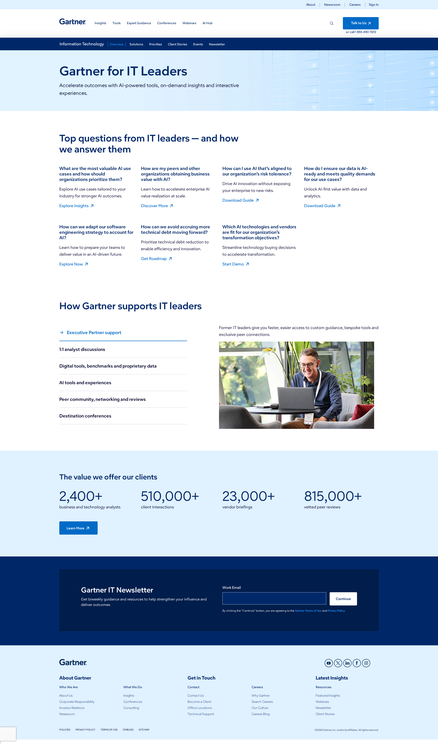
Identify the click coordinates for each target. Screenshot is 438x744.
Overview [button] (117, 44)
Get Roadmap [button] (154, 258)
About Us (66, 696)
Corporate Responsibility (76, 702)
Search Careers (262, 702)
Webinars (322, 702)
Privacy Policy (85, 729)
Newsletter (323, 708)
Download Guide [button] (238, 200)
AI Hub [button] (208, 23)
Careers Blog (261, 714)
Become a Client (199, 702)
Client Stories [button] (177, 44)
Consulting (131, 708)
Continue (343, 599)
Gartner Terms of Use (308, 610)
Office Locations (200, 708)
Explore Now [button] (71, 264)
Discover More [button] (155, 205)
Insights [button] (100, 23)
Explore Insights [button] (74, 205)
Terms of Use (109, 729)
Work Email (231, 588)
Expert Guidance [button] (139, 23)
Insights (128, 696)
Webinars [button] (189, 23)
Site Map (144, 729)
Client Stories (325, 714)
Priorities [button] (155, 44)
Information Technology (82, 44)
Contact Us (196, 696)
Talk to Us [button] (359, 23)
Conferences (132, 702)
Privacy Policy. (336, 610)
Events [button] (198, 44)
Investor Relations (71, 708)
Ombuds (128, 729)
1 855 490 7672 (365, 32)
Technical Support (201, 714)
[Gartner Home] (72, 21)
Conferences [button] (166, 23)
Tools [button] (116, 23)
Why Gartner (261, 696)
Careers (355, 5)
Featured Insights (328, 696)
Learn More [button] (76, 528)
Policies (64, 729)
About (310, 5)
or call (350, 32)
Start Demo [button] (233, 264)
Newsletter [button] (217, 44)
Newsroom (332, 5)
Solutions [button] (136, 44)
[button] (372, 4)
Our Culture (260, 708)
